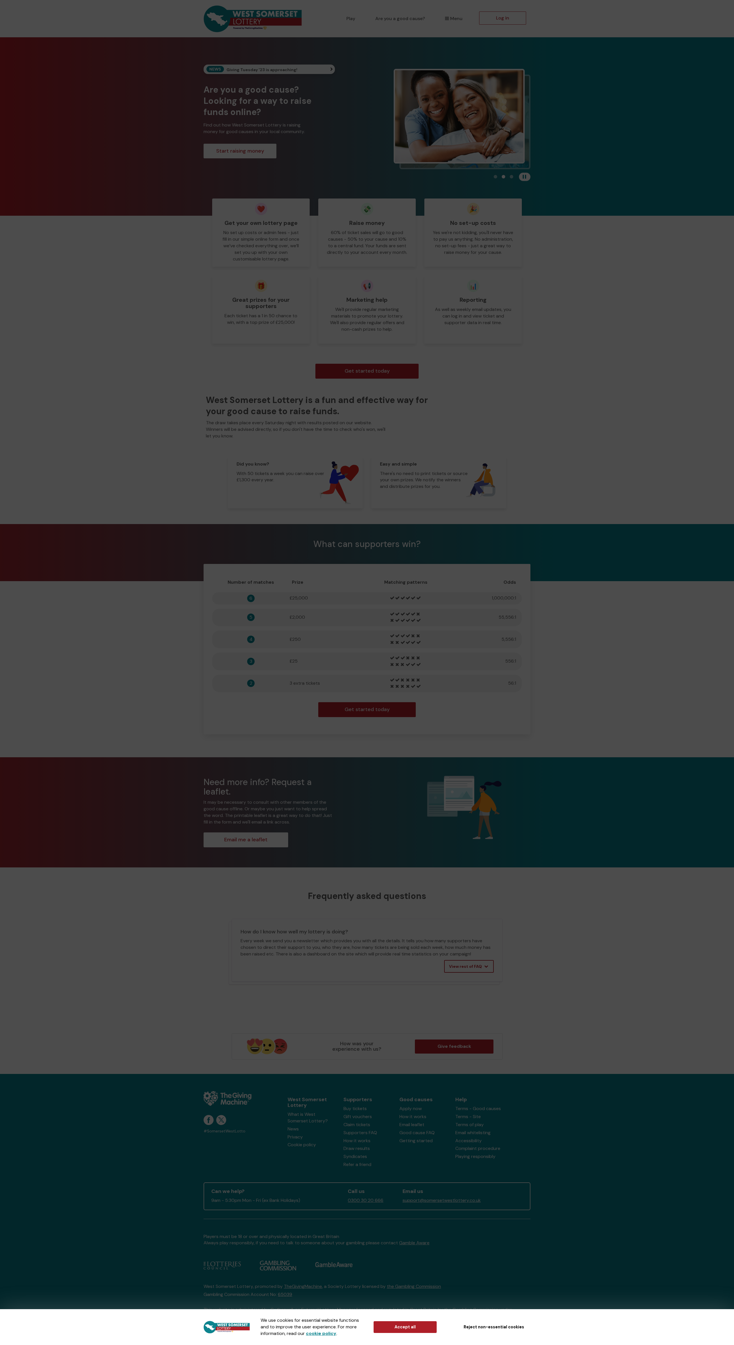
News (293, 1129)
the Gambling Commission (414, 1286)
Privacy (295, 1137)
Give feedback (454, 1046)
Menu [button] (456, 18)
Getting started (416, 1141)
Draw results (356, 1148)
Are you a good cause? (400, 18)
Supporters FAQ (360, 1133)
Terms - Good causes (478, 1108)
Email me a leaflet (246, 839)
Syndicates (355, 1156)
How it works (356, 1141)
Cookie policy (302, 1145)
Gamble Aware (414, 1243)
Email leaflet (411, 1125)
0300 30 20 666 (365, 1200)
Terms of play (469, 1125)
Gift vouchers (357, 1117)
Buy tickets (355, 1108)
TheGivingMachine (303, 1286)
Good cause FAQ (417, 1133)
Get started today (367, 370)
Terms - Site (468, 1117)
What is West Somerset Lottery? (308, 1117)
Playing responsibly (475, 1156)
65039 (285, 1294)
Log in (502, 18)
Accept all (405, 1327)
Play (350, 18)
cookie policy (321, 1333)
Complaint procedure (477, 1148)
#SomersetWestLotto (224, 1131)
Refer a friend (357, 1164)
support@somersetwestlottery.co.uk (442, 1200)
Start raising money (240, 150)
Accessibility (468, 1141)
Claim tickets (356, 1125)
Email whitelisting (473, 1133)
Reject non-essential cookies (494, 1327)
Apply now (410, 1108)
